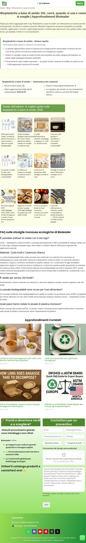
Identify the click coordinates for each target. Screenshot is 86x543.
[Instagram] (51, 531)
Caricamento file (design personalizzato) (60, 448)
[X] (57, 531)
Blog (8, 8)
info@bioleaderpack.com (29, 522)
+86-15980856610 (30, 526)
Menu (80, 3)
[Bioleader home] (6, 3)
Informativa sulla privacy (32, 540)
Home (2, 8)
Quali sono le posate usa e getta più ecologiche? (61, 359)
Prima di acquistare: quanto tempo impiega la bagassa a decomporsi (20, 405)
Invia (46, 505)
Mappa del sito (58, 540)
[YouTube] (40, 531)
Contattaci (17, 517)
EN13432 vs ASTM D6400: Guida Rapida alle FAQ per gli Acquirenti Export (64, 405)
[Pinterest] (46, 531)
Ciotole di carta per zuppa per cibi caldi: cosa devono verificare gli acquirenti (20, 359)
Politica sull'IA (47, 540)
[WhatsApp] (28, 531)
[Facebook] (34, 531)
